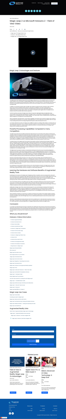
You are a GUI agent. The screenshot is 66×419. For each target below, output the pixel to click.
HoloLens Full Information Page (17, 230)
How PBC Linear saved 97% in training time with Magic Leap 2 (21, 278)
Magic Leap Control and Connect (16, 258)
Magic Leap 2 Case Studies (15, 294)
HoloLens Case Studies (15, 224)
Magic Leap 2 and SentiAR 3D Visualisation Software (19, 272)
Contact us (54, 3)
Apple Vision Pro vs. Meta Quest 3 (33, 371)
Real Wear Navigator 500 (26, 318)
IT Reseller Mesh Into (46, 4)
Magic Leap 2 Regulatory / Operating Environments (19, 261)
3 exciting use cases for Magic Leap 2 (17, 297)
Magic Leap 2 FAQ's (13, 267)
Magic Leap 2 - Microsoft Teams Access (17, 285)
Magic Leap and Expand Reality (16, 248)
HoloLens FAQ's (14, 237)
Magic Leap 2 (13, 315)
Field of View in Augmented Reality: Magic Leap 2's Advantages (21, 311)
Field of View (17, 367)
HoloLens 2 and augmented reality (17, 241)
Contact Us (34, 2)
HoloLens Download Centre (16, 222)
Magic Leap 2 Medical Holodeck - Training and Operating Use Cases (22, 303)
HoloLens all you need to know (16, 239)
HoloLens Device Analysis (16, 232)
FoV (21, 367)
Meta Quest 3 (36, 367)
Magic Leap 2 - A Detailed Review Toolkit (17, 280)
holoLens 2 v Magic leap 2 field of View (18, 235)
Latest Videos (47, 2)
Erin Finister (31, 376)
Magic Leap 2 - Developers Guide (16, 274)
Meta (32, 367)
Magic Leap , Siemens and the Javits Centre (18, 299)
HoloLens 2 (18, 315)
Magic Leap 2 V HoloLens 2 (15, 287)
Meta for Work (28, 367)
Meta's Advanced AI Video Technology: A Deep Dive (48, 374)
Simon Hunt (12, 26)
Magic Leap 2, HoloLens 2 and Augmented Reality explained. (21, 265)
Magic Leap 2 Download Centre (16, 256)
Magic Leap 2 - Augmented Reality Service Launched (20, 313)
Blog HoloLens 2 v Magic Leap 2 (17, 245)
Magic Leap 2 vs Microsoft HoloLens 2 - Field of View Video (21, 269)
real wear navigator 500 (25, 315)
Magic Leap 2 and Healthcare (15, 305)
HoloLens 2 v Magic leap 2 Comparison (18, 228)
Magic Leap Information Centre (16, 252)
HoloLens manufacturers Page (17, 226)
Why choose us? (13, 250)
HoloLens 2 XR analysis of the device (18, 243)
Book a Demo (40, 2)
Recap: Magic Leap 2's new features (16, 276)
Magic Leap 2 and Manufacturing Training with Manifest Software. (22, 301)
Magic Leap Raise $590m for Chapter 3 (17, 289)
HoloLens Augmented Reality (16, 219)
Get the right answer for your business (17, 254)
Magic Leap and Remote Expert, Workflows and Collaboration (21, 282)
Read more (13, 392)
